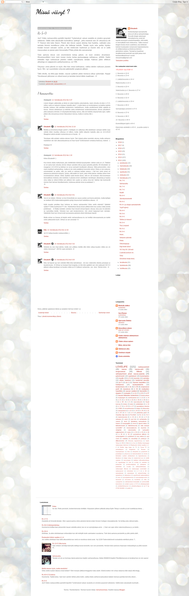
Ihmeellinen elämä (125, 328)
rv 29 (141, 410)
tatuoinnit (118, 479)
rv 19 (132, 417)
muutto (121, 378)
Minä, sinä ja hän (124, 345)
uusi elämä (140, 436)
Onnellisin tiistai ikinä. (127, 259)
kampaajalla (126, 423)
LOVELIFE (122, 366)
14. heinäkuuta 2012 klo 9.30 (64, 260)
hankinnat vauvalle (142, 380)
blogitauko (132, 449)
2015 (120, 151)
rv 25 (139, 417)
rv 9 (145, 417)
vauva (124, 369)
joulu (131, 404)
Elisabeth (47, 127)
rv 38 (143, 400)
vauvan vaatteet (131, 391)
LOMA (120, 408)
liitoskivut (118, 458)
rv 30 (127, 434)
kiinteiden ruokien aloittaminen (125, 456)
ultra (145, 479)
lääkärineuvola (132, 425)
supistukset (132, 376)
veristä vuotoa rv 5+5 (131, 484)
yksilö (128, 488)
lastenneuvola (122, 417)
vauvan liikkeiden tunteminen (128, 395)
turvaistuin (137, 479)
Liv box (133, 443)
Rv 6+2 (122, 201)
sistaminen (128, 475)
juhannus (127, 453)
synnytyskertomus (128, 477)
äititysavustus (120, 441)
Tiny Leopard (124, 225)
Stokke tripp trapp (126, 447)
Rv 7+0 (122, 190)
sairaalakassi (119, 473)
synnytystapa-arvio (141, 477)
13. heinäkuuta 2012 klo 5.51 (64, 195)
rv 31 (147, 410)
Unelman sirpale (124, 352)
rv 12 (141, 397)
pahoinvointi (49, 84)
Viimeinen (121, 322)
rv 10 (147, 404)
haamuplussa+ (120, 451)
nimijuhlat (118, 430)
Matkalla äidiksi (124, 306)
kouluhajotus (144, 376)
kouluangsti (121, 397)
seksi (126, 419)
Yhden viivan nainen (125, 341)
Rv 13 (141, 415)
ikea (128, 451)
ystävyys (144, 438)
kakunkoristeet (137, 453)
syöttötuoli (130, 436)
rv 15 (141, 393)
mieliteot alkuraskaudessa (141, 460)
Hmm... (122, 234)
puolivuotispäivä (131, 464)
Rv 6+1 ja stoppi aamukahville (130, 205)
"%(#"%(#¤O (124, 208)
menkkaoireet (132, 397)
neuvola (136, 378)
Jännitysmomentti (126, 199)
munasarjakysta (132, 428)
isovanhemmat (129, 408)
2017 (120, 145)
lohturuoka (146, 408)
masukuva (126, 389)
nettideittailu (139, 404)
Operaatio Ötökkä (124, 321)
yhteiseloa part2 (142, 412)
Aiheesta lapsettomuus (135, 441)
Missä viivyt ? (53, 12)
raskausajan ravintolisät (139, 468)
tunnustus (128, 479)
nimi (130, 462)
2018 (120, 142)
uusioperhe (119, 481)
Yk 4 (147, 415)
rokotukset (130, 471)
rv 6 (128, 402)
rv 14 (147, 397)
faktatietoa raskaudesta (138, 421)
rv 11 (135, 393)
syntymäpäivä (120, 436)
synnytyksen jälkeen (139, 434)
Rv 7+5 (122, 180)
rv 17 (119, 406)
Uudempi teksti (43, 313)
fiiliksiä (139, 371)
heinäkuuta (124, 178)
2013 (120, 157)
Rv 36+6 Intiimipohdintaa (50, 525)
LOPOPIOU (122, 315)
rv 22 (130, 410)
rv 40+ (122, 402)
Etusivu (73, 313)
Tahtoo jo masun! (126, 219)
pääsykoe (143, 464)
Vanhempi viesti (104, 313)
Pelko (122, 240)
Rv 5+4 (122, 223)
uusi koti (133, 419)
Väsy (121, 255)
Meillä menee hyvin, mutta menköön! (54, 568)
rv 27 (132, 406)
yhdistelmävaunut (123, 486)
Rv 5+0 (122, 231)
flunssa (143, 449)
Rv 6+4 (122, 195)
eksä (125, 421)
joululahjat (119, 453)
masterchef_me (138, 458)
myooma (143, 428)
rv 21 (119, 400)
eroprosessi (120, 371)
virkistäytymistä (144, 484)
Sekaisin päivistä (125, 238)
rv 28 (120, 434)
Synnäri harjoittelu (139, 382)
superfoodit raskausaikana (141, 475)
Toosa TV (143, 447)
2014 (120, 154)
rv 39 (136, 387)
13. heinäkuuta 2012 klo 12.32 (58, 230)
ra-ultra (129, 466)
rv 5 (64, 84)
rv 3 (138, 471)
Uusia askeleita (124, 356)
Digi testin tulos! (125, 247)
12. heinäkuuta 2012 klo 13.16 (65, 127)
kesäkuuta (123, 262)
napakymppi (121, 462)
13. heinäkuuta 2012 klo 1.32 (62, 155)
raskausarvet (119, 471)
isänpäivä (135, 451)
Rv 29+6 (45, 531)
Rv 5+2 (122, 229)
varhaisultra (143, 419)
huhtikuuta (124, 268)
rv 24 (135, 410)
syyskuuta (123, 172)
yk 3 (127, 382)
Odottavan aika (123, 349)
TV (136, 447)
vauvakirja (134, 438)
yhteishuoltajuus (136, 486)
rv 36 (137, 400)
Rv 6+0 (122, 210)
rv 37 (147, 393)
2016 (120, 148)
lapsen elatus (143, 423)
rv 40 (145, 471)
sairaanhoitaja (142, 473)
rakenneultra (132, 430)
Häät (127, 443)
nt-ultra (136, 462)
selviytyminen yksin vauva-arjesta (130, 374)
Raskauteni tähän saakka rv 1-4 (53, 537)
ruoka (129, 432)
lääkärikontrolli (120, 425)
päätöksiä (118, 466)
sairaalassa (130, 473)
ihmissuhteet (145, 395)
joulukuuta (124, 163)
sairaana (118, 419)
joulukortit (144, 451)
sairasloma (119, 475)
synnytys (146, 378)
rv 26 (147, 432)
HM (123, 443)
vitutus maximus (125, 380)
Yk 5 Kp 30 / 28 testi (126, 249)
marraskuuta (124, 166)
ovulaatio (127, 393)
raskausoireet (58, 84)
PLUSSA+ (133, 415)
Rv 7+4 (122, 186)
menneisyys (127, 460)
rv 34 (136, 389)
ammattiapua (119, 449)
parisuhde (119, 464)
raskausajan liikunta (122, 468)
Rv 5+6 (122, 214)
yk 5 (120, 382)
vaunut (118, 421)
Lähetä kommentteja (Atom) (51, 316)
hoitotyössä (120, 385)
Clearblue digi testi (121, 415)
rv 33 (131, 400)
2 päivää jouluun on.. (127, 253)
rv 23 (141, 432)
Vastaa (46, 119)
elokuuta (123, 175)
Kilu (45, 230)
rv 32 (125, 400)
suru (119, 477)
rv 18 (135, 432)
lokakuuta (123, 169)
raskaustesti (122, 410)
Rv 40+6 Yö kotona (48, 575)
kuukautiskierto (138, 385)
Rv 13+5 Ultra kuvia (59, 543)
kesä (134, 423)
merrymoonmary (101, 590)
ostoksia (144, 462)
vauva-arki (139, 369)
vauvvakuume (137, 402)
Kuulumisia (121, 307)
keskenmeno (120, 387)
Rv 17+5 (45, 519)
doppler (118, 393)
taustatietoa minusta (143, 406)
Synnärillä (143, 391)
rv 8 (132, 412)
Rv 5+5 (122, 216)
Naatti (122, 192)
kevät (145, 453)
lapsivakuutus (142, 456)
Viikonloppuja (124, 244)
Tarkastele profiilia (122, 60)
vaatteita (125, 438)
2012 (120, 160)
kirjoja (138, 408)
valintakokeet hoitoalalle (132, 481)
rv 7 (126, 412)
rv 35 (120, 412)
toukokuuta (124, 265)
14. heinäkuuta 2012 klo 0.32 (64, 244)
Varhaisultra (124, 184)
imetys (125, 404)
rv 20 (126, 406)
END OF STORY (123, 330)
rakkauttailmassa (141, 466)
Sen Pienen (122, 313)
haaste (118, 423)
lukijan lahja (127, 458)
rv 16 (129, 387)
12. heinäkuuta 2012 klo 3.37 (62, 100)
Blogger (122, 590)
